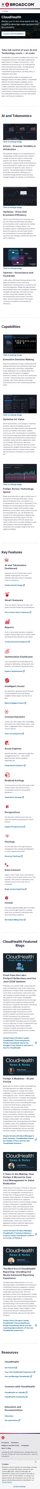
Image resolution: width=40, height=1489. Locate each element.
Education (9, 1416)
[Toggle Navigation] (3, 5)
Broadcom (20, 5)
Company (25, 1445)
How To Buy (6, 1448)
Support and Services (10, 1445)
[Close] (35, 1461)
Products (5, 1443)
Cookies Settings (19, 1486)
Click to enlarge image (12, 142)
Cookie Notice (7, 1482)
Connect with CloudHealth (13, 34)
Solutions (15, 1443)
